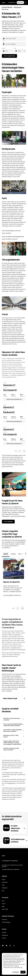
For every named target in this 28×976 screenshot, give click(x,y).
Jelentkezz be (11, 2)
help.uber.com (11, 783)
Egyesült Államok (7, 7)
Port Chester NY (10, 390)
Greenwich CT (9, 385)
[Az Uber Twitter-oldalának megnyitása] (14, 945)
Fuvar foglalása (8, 521)
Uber (3, 2)
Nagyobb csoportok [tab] (5, 554)
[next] (25, 553)
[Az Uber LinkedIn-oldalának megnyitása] (3, 945)
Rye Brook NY (9, 412)
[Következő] (23, 608)
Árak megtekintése (9, 56)
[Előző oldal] (19, 451)
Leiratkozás (16, 972)
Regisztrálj (20, 2)
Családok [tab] (13, 554)
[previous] (22, 553)
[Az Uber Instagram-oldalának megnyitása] (10, 945)
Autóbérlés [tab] (21, 554)
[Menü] (25, 2)
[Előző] (18, 608)
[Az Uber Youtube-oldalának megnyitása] (6, 945)
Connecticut (17, 7)
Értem (23, 972)
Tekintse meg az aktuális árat (14, 399)
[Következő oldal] (24, 451)
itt (21, 967)
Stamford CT (8, 407)
